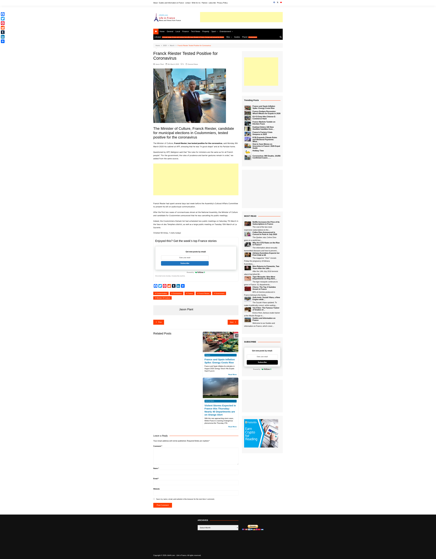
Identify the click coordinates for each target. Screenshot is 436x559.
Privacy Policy (222, 3)
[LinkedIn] (2, 36)
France (190, 293)
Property (205, 31)
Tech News (195, 31)
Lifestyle (189, 37)
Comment (157, 446)
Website (156, 489)
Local (178, 31)
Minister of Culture (163, 298)
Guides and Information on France (171, 3)
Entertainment (225, 31)
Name (156, 468)
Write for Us (196, 3)
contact (188, 3)
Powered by (190, 272)
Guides (237, 37)
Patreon (204, 3)
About (155, 3)
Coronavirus (177, 293)
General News (193, 64)
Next (231, 322)
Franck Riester (204, 293)
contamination (161, 293)
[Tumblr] (2, 32)
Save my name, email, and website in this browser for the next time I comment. (185, 499)
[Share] (2, 41)
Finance (185, 31)
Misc (228, 37)
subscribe (212, 3)
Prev (160, 322)
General (170, 31)
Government (219, 293)
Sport (213, 31)
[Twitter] (2, 18)
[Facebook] (2, 14)
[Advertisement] (241, 17)
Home (162, 31)
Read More (232, 374)
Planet (249, 37)
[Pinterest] (2, 23)
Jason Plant (159, 64)
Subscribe (184, 263)
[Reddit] (2, 27)
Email (156, 478)
